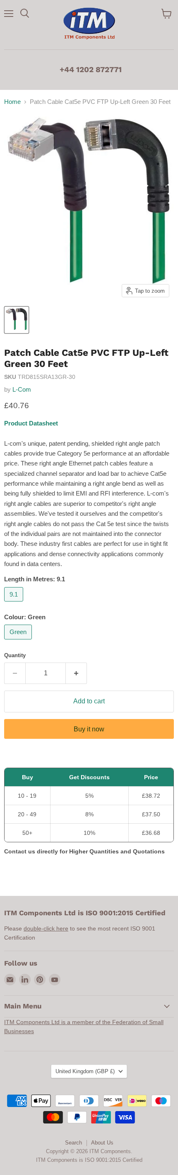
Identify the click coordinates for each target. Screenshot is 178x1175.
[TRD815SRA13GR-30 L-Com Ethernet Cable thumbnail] (17, 320)
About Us (102, 1143)
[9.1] (14, 603)
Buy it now (89, 729)
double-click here (46, 928)
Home (12, 101)
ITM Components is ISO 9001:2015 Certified (89, 1160)
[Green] (19, 641)
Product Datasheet (31, 423)
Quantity (15, 655)
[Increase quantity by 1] (76, 673)
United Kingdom (85, 1071)
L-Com (21, 389)
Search (73, 1143)
